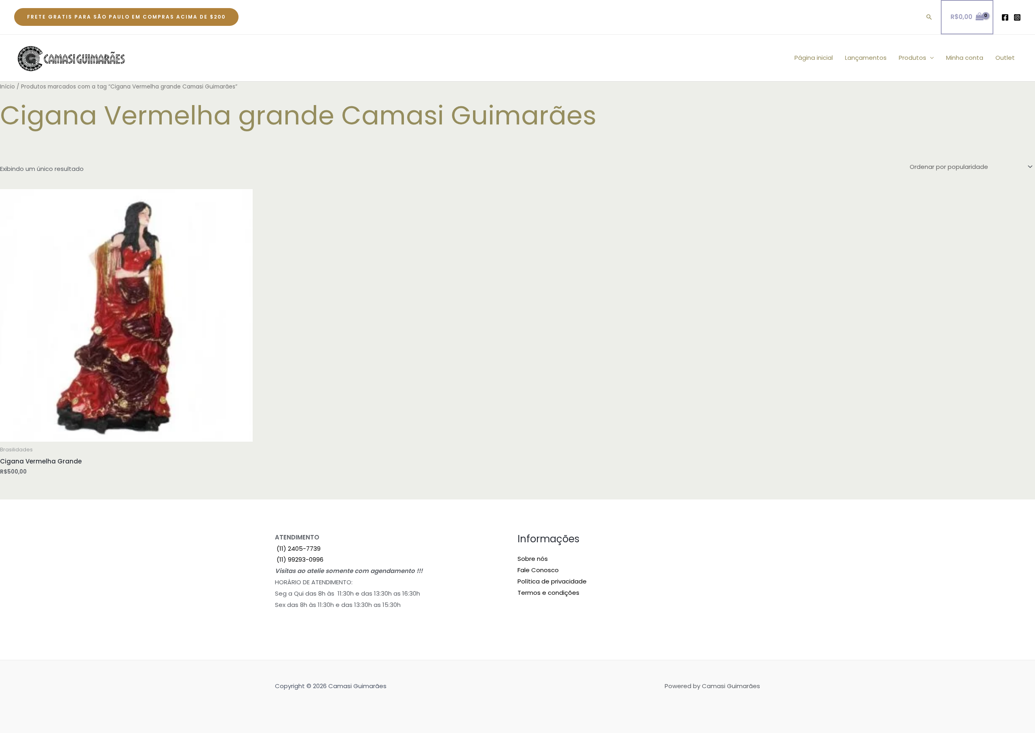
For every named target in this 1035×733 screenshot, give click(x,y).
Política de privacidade (552, 581)
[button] (126, 17)
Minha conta (964, 57)
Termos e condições (548, 592)
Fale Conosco (538, 570)
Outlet (1005, 57)
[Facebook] (1005, 17)
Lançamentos (866, 57)
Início (7, 87)
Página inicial (813, 57)
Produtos (912, 57)
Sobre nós (533, 558)
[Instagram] (1017, 17)
